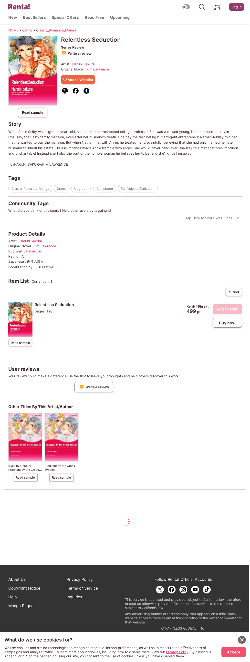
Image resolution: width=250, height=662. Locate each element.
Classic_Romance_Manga (30, 189)
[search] (202, 7)
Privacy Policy (80, 579)
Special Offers (65, 17)
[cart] (217, 7)
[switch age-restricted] (186, 6)
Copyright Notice (24, 588)
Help (12, 596)
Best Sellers (34, 17)
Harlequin (33, 251)
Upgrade (80, 189)
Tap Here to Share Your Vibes (208, 218)
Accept (233, 652)
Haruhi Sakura (83, 64)
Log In (236, 7)
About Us (17, 579)
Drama (61, 189)
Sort (233, 292)
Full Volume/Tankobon (138, 189)
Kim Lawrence (97, 69)
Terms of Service (82, 588)
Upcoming (120, 17)
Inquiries (74, 596)
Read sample (32, 112)
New (12, 17)
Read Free (94, 17)
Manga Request (22, 605)
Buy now (227, 323)
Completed (104, 189)
